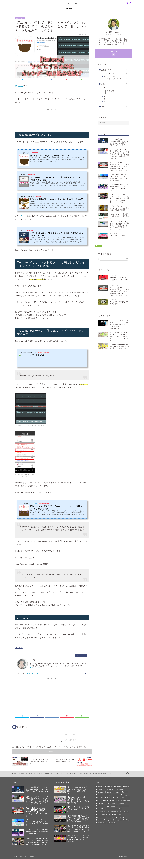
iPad (99, 795)
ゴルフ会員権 (110, 91)
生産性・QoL (114, 70)
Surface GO (115, 800)
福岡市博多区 (101, 822)
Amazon (109, 786)
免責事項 (32, 856)
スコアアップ (110, 93)
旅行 (115, 96)
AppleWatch (101, 789)
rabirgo (72, 3)
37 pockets (45, 503)
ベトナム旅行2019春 (103, 814)
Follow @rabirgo (36, 668)
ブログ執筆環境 (113, 811)
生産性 (127, 820)
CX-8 (121, 789)
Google (100, 792)
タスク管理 (100, 808)
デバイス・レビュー (115, 74)
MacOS (116, 797)
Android (118, 786)
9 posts (35, 503)
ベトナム (125, 811)
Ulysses (121, 803)
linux (125, 795)
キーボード (124, 806)
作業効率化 (120, 817)
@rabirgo (19, 86)
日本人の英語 (117, 820)
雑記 (114, 106)
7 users (40, 503)
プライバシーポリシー (20, 856)
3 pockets (38, 196)
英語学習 (112, 822)
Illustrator (109, 792)
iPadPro (107, 795)
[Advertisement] (53, 119)
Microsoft (126, 797)
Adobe (99, 786)
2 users (40, 352)
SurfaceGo (126, 800)
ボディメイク (101, 817)
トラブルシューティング (114, 808)
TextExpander (111, 803)
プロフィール (72, 9)
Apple (126, 786)
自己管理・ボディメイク (115, 79)
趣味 (114, 84)
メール (111, 817)
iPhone (116, 795)
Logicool (100, 797)
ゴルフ (115, 88)
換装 (108, 820)
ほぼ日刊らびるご (112, 806)
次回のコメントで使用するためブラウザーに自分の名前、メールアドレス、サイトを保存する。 (51, 747)
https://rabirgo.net (33, 673)
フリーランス (101, 811)
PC (98, 800)
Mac (108, 797)
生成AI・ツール (20, 18)
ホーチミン (117, 814)
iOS (125, 792)
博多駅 (99, 820)
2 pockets (29, 230)
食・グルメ (115, 101)
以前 (23, 216)
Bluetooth (112, 789)
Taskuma (19, 647)
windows (100, 806)
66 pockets (35, 152)
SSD (106, 800)
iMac (118, 792)
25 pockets (31, 174)
